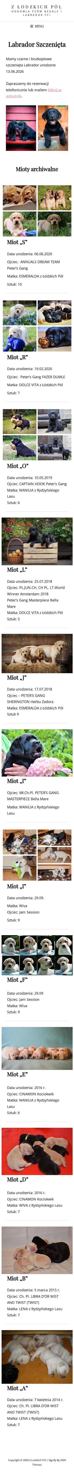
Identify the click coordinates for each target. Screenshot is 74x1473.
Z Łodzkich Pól (37, 6)
